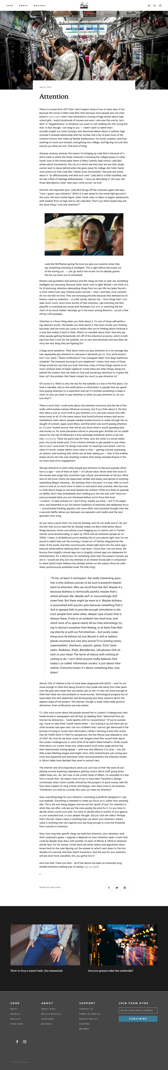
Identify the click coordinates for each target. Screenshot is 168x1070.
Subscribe (138, 1018)
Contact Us (86, 1009)
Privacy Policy (88, 1019)
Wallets (15, 1019)
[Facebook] (17, 1041)
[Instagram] (24, 1041)
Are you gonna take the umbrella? (110, 970)
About (23, 5)
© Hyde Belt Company (20, 1062)
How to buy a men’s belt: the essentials (36, 970)
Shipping (84, 1024)
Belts (13, 1009)
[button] (84, 234)
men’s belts (55, 116)
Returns (84, 1029)
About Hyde (48, 1009)
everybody (50, 438)
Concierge (47, 1019)
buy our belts (91, 866)
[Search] (154, 5)
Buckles (15, 1014)
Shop (10, 5)
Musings (40, 5)
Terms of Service (89, 1014)
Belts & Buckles (51, 1014)
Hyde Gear (16, 1024)
